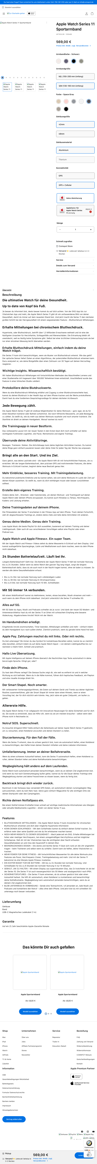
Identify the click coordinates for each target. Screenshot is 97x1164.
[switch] (89, 1155)
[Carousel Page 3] (51, 1013)
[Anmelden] (86, 13)
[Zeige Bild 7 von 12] (25, 77)
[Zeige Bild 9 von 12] (32, 77)
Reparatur (56, 1037)
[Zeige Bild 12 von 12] (44, 77)
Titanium (63, 159)
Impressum (6, 1106)
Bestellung (82, 1031)
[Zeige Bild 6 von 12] (21, 77)
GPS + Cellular (65, 185)
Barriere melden (8, 1101)
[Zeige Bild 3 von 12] (10, 77)
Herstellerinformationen (67, 271)
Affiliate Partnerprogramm (32, 1046)
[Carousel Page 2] (48, 1013)
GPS (60, 176)
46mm (61, 134)
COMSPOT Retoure (84, 1055)
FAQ (78, 1037)
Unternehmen (29, 1031)
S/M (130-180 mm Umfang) (71, 86)
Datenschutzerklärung (11, 1088)
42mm (61, 124)
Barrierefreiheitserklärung (12, 1097)
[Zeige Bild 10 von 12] (36, 77)
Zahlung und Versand (85, 1042)
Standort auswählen (12, 7)
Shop (5, 1031)
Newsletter (26, 1055)
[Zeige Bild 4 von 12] (13, 77)
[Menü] (4, 13)
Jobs (23, 1042)
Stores (24, 1050)
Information (8, 1068)
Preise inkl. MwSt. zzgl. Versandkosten (72, 46)
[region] (48, 986)
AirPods (5, 1055)
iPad (4, 1042)
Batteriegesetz (8, 1084)
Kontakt (80, 1064)
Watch (4, 1050)
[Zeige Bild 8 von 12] (29, 77)
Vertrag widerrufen (14, 1119)
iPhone (5, 1046)
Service (59, 260)
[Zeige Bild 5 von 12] (17, 77)
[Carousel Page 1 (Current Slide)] (46, 1013)
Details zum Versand (65, 265)
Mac (4, 1037)
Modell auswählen (30, 1011)
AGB (4, 1075)
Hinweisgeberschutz (10, 1110)
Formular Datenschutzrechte (13, 1092)
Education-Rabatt (59, 1046)
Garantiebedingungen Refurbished (15, 1079)
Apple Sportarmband (30, 994)
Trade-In (55, 1042)
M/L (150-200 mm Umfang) (71, 76)
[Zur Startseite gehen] (16, 14)
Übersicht (6, 290)
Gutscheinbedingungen (86, 1059)
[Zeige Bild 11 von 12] (40, 77)
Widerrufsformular (84, 1050)
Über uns (25, 1037)
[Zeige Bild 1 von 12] (2, 77)
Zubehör (5, 1064)
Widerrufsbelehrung (84, 1046)
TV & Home (6, 1059)
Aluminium (63, 150)
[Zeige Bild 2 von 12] (6, 77)
